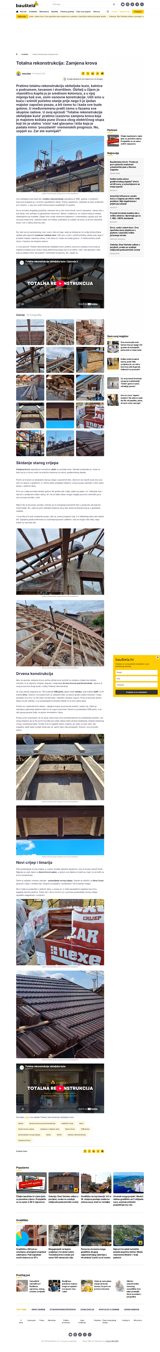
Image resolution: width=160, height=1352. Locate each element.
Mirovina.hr (138, 1320)
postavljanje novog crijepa (29, 1135)
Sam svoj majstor (83, 12)
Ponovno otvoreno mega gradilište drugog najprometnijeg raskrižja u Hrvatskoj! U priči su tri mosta (95, 1253)
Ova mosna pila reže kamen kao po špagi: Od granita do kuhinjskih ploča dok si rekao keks (131, 346)
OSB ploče (85, 1129)
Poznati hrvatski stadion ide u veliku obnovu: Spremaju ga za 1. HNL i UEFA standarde (125, 215)
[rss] (142, 4)
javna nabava (131, 1309)
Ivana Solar (26, 73)
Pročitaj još (23, 1275)
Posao (41, 1320)
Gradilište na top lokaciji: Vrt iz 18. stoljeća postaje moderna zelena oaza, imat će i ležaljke (96, 1199)
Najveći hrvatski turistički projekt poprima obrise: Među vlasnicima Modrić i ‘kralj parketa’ (128, 1253)
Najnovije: (22, 16)
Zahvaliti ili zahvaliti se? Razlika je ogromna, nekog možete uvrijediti (37, 1286)
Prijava (114, 12)
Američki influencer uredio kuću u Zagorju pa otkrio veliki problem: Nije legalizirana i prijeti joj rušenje (125, 200)
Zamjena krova (24, 1140)
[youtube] (123, 4)
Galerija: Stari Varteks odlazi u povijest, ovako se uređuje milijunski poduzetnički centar (82, 16)
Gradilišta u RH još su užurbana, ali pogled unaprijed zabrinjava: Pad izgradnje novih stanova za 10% (31, 1253)
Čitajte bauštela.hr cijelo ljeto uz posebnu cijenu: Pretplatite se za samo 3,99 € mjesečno (131, 140)
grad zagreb (38, 1309)
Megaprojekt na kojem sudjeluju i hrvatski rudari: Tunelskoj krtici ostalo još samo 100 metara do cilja (61, 1253)
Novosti (23, 12)
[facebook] (137, 4)
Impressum (32, 1320)
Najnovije (113, 153)
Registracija (125, 12)
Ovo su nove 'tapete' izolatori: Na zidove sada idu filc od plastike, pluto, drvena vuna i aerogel (132, 399)
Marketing (52, 1320)
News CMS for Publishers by (100, 1341)
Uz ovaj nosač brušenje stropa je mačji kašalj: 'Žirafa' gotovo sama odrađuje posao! (131, 382)
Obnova (96, 12)
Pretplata (138, 12)
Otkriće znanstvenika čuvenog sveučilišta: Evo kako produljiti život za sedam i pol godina (134, 1289)
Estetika (54, 12)
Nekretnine (44, 12)
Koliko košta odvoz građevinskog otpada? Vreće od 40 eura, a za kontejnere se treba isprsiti (125, 183)
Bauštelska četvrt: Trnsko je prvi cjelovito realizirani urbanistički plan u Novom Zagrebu (124, 166)
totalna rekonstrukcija (77, 1135)
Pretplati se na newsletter (136, 692)
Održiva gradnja (67, 12)
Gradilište (33, 12)
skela (48, 1135)
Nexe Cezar (70, 1129)
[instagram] (127, 4)
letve (81, 1123)
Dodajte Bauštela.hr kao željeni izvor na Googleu (85, 79)
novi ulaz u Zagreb (109, 1309)
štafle (59, 1135)
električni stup (67, 1123)
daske (20, 1123)
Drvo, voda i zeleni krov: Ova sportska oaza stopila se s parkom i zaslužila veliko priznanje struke (124, 231)
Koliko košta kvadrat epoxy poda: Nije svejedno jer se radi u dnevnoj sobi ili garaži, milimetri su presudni (131, 364)
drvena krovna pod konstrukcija (42, 1123)
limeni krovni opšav (26, 1129)
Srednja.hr (126, 1320)
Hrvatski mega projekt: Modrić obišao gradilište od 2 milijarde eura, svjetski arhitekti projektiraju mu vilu (128, 1200)
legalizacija (87, 1309)
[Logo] (27, 4)
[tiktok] (132, 4)
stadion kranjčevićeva (63, 1309)
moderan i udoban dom (49, 1129)
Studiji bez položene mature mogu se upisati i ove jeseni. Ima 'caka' (69, 1286)
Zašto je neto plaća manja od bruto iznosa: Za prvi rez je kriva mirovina (102, 1285)
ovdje (27, 1117)
